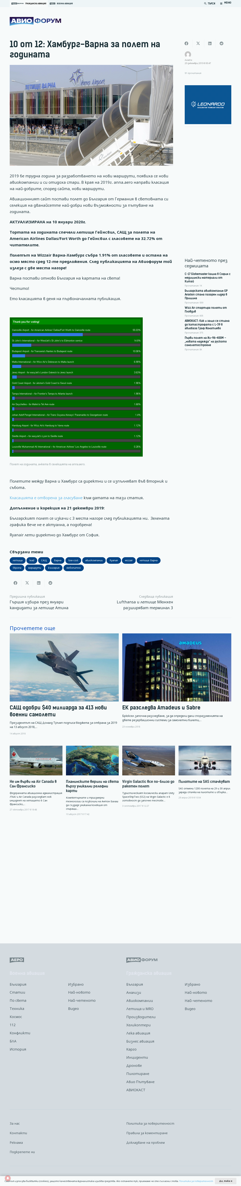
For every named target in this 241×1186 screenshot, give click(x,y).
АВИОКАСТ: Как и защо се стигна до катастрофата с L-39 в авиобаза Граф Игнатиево (207, 324)
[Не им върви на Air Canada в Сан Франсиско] (36, 778)
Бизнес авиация (140, 1041)
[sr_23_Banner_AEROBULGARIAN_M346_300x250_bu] (208, 104)
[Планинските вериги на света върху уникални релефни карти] (92, 781)
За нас (15, 1123)
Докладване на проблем (145, 1142)
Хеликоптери (138, 1025)
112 (13, 1024)
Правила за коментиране (147, 1133)
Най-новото (79, 992)
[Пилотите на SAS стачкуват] (205, 772)
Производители (141, 1016)
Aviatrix (188, 60)
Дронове (134, 1065)
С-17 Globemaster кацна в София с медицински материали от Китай (208, 277)
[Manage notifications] (8, 1178)
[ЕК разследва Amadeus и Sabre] (176, 684)
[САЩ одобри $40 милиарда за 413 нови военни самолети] (64, 684)
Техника (17, 1008)
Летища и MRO (139, 1008)
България (18, 984)
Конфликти (20, 1033)
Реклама (16, 1142)
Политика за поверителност (150, 1123)
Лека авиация (138, 1033)
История (18, 1049)
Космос (16, 1016)
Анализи (133, 992)
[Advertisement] (208, 183)
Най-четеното (82, 1000)
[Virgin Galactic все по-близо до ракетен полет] (148, 777)
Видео (73, 1008)
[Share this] (15, 583)
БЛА (13, 1041)
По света (18, 1000)
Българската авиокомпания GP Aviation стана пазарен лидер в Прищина (206, 294)
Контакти (18, 1133)
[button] (225, 3)
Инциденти (137, 1057)
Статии (17, 992)
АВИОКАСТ (135, 1090)
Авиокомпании (139, 1000)
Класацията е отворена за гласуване (46, 497)
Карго (131, 1049)
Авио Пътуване (140, 1081)
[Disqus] (120, 877)
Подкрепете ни (22, 1152)
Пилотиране (137, 1073)
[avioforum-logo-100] (35, 21)
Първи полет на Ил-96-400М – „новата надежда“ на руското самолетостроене (206, 341)
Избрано (76, 984)
